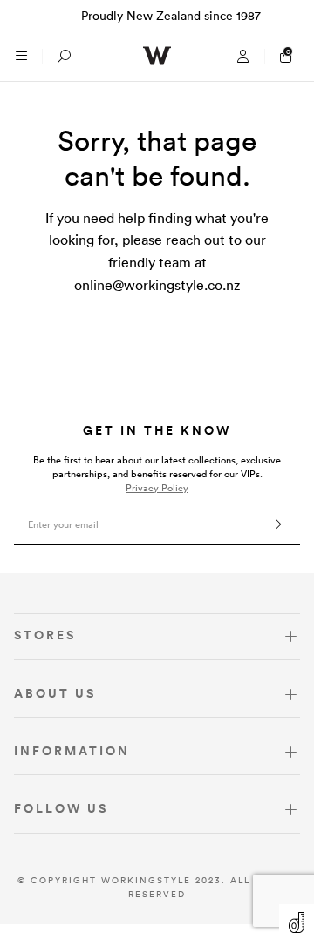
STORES (45, 635)
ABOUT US (55, 693)
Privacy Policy (157, 488)
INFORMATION (72, 751)
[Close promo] (292, 15)
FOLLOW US (61, 808)
